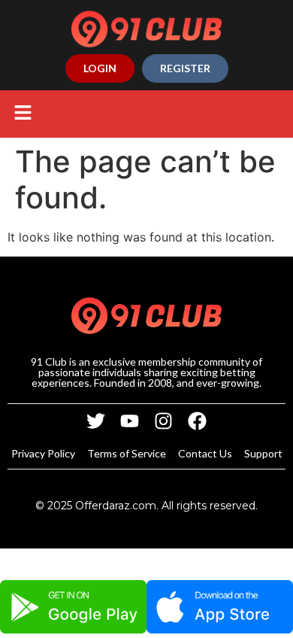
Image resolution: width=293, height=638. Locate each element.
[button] (23, 114)
